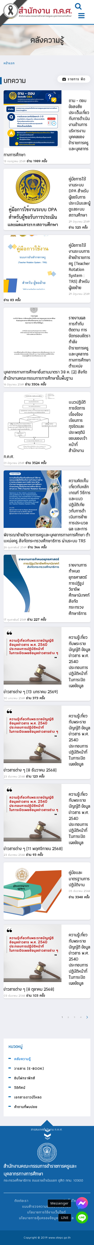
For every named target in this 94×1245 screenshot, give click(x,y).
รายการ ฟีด (76, 79)
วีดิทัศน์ (19, 1088)
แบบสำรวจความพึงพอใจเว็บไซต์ (46, 1206)
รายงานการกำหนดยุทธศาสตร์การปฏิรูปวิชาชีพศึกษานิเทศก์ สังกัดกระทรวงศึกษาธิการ (79, 589)
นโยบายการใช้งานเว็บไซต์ (46, 1212)
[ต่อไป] (87, 1017)
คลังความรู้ (22, 1059)
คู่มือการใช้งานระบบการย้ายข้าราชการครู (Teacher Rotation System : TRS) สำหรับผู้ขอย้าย (79, 266)
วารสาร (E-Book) (29, 1068)
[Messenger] (82, 1203)
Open (78, 6)
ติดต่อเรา (21, 1201)
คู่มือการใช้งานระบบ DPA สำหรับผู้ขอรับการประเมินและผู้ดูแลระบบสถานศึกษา (79, 196)
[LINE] (82, 1217)
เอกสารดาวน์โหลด (28, 1097)
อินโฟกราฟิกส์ (24, 1078)
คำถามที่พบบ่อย (25, 1107)
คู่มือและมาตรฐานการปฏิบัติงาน (79, 878)
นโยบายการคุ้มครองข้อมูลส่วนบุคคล (46, 1218)
